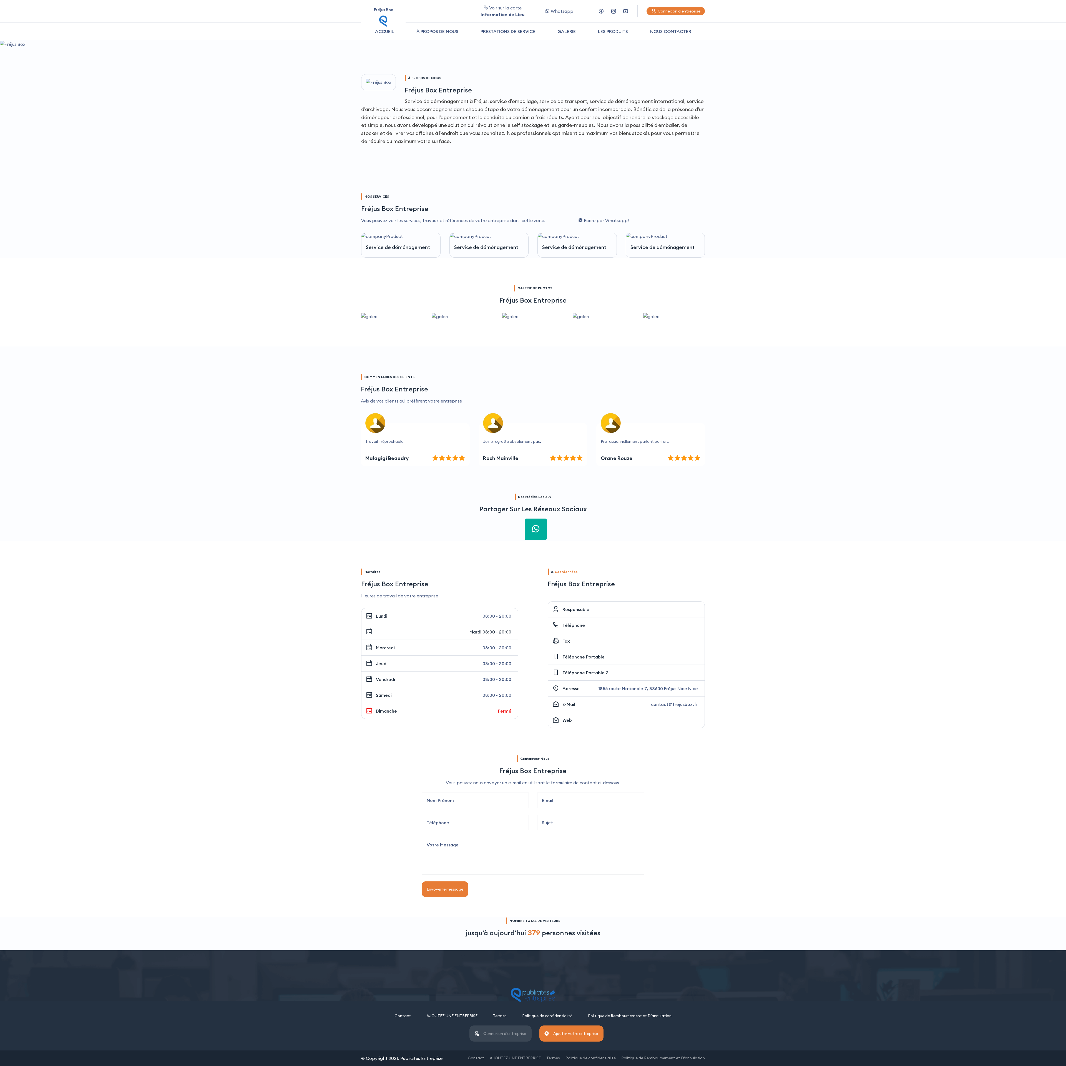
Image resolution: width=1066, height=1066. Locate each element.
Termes (500, 1015)
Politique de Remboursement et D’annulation (630, 1015)
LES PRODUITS (613, 31)
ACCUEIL (384, 31)
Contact (402, 1015)
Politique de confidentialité (547, 1015)
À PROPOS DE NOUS (437, 31)
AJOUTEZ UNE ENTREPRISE (451, 1015)
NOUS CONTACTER (670, 31)
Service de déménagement (398, 247)
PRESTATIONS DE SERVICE (508, 31)
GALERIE (566, 31)
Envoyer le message (445, 889)
